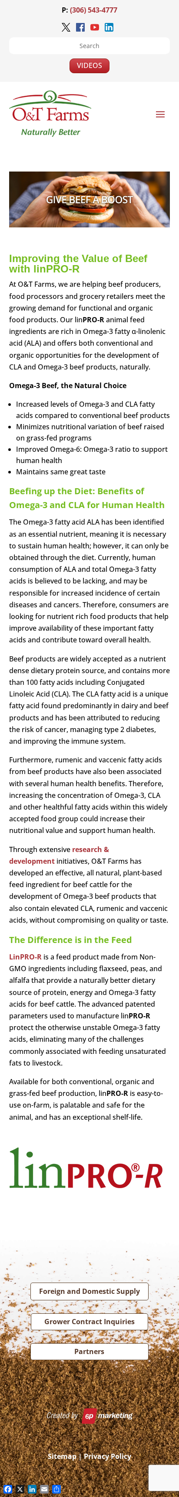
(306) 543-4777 (93, 10)
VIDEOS (89, 65)
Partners (89, 1351)
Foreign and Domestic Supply (89, 1291)
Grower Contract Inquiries (89, 1321)
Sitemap (62, 1456)
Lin (25, 957)
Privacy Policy (107, 1456)
